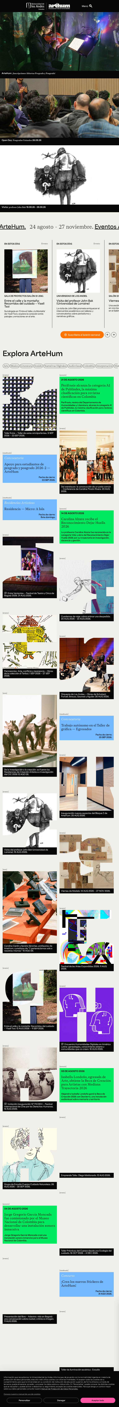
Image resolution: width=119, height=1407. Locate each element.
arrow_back (107, 334)
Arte (6, 365)
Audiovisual (74, 365)
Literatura (26, 365)
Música (15, 365)
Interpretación (104, 365)
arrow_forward (113, 334)
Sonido (38, 365)
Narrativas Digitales (55, 365)
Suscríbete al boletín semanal (84, 334)
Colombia (89, 365)
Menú (85, 6)
